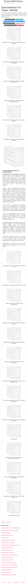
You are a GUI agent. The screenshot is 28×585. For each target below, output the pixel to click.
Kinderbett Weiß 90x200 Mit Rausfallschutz (10, 545)
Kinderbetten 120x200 (6, 572)
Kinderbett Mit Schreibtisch (7, 535)
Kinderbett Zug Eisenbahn (7, 569)
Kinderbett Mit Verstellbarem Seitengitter (10, 530)
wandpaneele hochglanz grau (10, 25)
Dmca (4, 582)
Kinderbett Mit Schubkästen (7, 550)
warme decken (20, 25)
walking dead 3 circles (19, 21)
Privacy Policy (16, 582)
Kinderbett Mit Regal (6, 532)
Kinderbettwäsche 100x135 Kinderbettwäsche (11, 528)
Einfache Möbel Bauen (13, 1)
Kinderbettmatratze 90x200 (7, 560)
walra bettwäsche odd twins (9, 23)
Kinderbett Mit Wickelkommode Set (9, 562)
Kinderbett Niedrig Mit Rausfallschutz (9, 574)
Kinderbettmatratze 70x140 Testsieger (9, 565)
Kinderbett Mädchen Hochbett (8, 552)
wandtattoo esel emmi (20, 23)
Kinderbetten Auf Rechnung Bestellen (9, 567)
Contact (9, 582)
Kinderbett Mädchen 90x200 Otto (8, 542)
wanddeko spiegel (19, 19)
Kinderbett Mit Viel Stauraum (7, 557)
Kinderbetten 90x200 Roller (7, 547)
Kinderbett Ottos (5, 537)
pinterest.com (8, 522)
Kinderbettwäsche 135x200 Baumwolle (10, 555)
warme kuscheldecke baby (9, 21)
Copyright (23, 582)
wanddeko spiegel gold (9, 19)
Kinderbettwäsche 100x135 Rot (8, 540)
